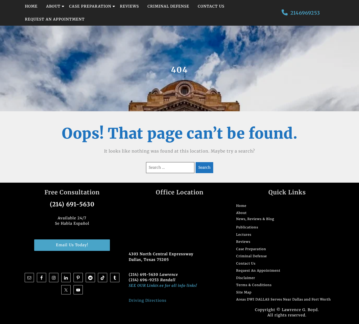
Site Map (244, 292)
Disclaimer (245, 278)
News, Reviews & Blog (255, 219)
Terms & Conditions (254, 285)
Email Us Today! (72, 245)
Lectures (243, 235)
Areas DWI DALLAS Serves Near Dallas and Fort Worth (283, 299)
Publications (247, 227)
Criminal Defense (168, 6)
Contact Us (211, 6)
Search (204, 167)
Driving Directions (147, 300)
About (53, 6)
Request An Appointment (55, 19)
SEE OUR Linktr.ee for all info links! (163, 285)
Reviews (129, 6)
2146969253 (305, 13)
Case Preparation (90, 6)
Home (31, 6)
